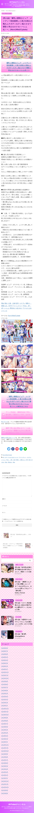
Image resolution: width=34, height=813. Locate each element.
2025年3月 (4, 699)
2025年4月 (4, 696)
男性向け (10, 462)
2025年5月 (4, 693)
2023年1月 (4, 778)
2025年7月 (4, 687)
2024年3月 (4, 736)
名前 (3, 499)
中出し (7, 459)
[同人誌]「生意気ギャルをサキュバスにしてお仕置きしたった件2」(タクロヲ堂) (23, 622)
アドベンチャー (22, 457)
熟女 (6, 462)
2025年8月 (4, 684)
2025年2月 (4, 702)
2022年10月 (5, 787)
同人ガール (4, 421)
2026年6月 (4, 654)
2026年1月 (4, 669)
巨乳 (30, 459)
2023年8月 (4, 757)
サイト (4, 512)
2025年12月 (5, 672)
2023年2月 (4, 775)
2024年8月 (4, 720)
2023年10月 (5, 751)
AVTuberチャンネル (17, 2)
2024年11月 (4, 711)
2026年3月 (4, 663)
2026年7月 (4, 651)
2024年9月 (4, 717)
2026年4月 (4, 660)
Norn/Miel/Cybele (14, 315)
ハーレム (3, 459)
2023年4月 (4, 769)
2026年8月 (4, 648)
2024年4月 (4, 733)
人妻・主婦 (12, 459)
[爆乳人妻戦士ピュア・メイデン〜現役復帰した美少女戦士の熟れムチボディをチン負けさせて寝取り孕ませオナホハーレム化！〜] (17, 341)
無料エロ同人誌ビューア (8, 437)
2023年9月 (4, 754)
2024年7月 (4, 724)
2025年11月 (4, 675)
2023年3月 (4, 772)
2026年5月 (4, 657)
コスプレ (29, 457)
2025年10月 (5, 678)
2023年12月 (5, 745)
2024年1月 (4, 742)
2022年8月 (4, 793)
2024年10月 (5, 714)
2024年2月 (4, 739)
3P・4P (5, 457)
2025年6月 (4, 690)
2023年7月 (4, 760)
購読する (6, 556)
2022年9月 (4, 790)
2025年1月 (4, 705)
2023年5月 (4, 766)
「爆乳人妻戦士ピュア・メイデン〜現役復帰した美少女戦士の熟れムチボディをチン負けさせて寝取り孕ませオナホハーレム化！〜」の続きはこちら (19, 401)
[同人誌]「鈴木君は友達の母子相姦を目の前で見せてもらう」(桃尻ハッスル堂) (23, 569)
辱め (14, 462)
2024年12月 (5, 708)
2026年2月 (4, 666)
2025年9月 (4, 681)
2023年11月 (4, 748)
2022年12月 (5, 781)
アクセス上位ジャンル (12, 457)
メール (4, 505)
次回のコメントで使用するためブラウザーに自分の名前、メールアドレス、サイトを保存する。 (16, 520)
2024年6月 (4, 727)
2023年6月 (4, 763)
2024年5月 (4, 730)
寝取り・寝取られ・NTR (22, 459)
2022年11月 (4, 784)
